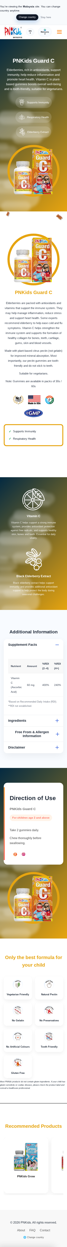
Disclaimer (16, 747)
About (21, 1230)
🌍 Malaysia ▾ (45, 32)
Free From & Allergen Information (32, 734)
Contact (45, 1230)
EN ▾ (30, 32)
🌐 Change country (33, 1237)
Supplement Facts (22, 645)
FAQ (32, 1230)
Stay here (46, 17)
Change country (27, 17)
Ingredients (17, 720)
